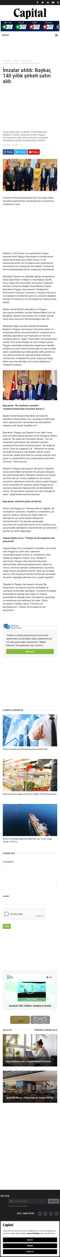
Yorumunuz (8, 862)
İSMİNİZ (6, 896)
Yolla (6, 926)
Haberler (16, 61)
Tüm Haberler (27, 61)
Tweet (22, 152)
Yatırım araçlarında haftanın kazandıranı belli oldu (25, 749)
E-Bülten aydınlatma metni (18, 1206)
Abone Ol (30, 651)
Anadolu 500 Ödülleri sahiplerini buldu (30, 1005)
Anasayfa (6, 61)
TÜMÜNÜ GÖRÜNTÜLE (45, 1030)
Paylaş (9, 152)
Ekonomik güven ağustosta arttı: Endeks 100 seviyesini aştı (30, 794)
